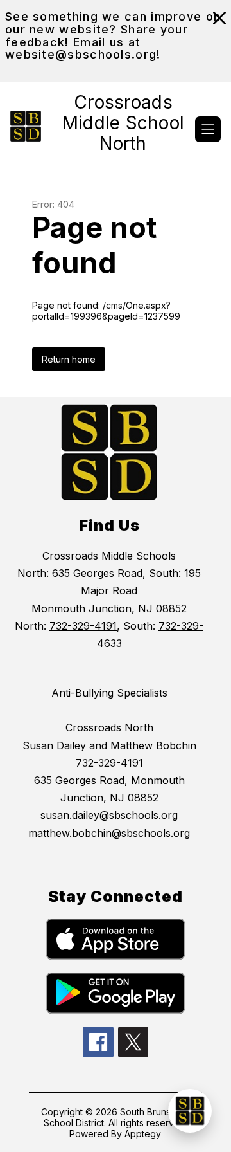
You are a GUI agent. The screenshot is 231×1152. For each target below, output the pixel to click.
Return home (69, 359)
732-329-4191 (83, 625)
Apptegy (142, 1133)
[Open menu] (208, 129)
